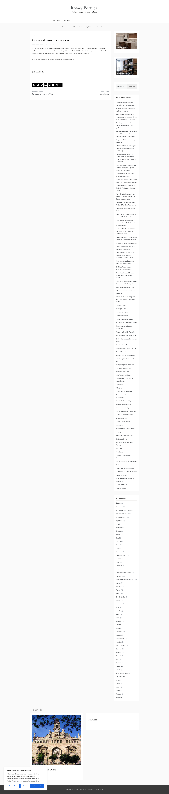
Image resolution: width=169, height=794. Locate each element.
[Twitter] (38, 85)
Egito (117, 569)
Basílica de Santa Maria (123, 404)
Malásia (118, 625)
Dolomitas (119, 384)
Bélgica (118, 531)
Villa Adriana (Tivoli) (122, 371)
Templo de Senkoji (121, 475)
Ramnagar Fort (121, 308)
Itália (117, 614)
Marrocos (119, 631)
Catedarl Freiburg (121, 305)
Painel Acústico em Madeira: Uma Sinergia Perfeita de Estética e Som (125, 275)
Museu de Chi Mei (121, 484)
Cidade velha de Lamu (123, 345)
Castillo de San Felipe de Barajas (126, 472)
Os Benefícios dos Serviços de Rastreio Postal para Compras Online (125, 188)
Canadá (118, 541)
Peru (117, 659)
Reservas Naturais (122, 673)
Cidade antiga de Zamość (124, 391)
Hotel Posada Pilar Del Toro (125, 468)
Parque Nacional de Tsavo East (126, 411)
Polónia (118, 663)
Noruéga (119, 642)
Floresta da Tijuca (122, 312)
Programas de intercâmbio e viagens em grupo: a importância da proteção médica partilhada (126, 117)
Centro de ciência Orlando (124, 415)
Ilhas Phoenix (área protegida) (125, 355)
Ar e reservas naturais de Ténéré (126, 322)
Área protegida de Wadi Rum (125, 365)
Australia (119, 527)
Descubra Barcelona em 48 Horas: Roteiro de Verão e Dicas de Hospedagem (126, 222)
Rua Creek (119, 448)
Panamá (118, 656)
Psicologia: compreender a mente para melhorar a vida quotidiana (124, 125)
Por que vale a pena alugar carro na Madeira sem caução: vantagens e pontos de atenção (126, 133)
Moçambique (120, 638)
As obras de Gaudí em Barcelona (126, 243)
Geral (117, 593)
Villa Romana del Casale (123, 375)
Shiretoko (119, 388)
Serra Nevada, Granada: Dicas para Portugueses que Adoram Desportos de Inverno (125, 196)
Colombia (119, 552)
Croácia (118, 559)
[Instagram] (49, 85)
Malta (118, 628)
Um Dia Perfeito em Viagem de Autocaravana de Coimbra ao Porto (126, 299)
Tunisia (118, 690)
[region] (25, 778)
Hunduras (119, 604)
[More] (60, 85)
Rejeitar (25, 786)
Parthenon (119, 465)
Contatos (56, 20)
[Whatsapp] (57, 85)
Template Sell (98, 789)
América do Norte (39, 36)
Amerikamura (104, 94)
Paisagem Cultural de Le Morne (126, 348)
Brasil (118, 538)
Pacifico (118, 652)
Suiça (117, 687)
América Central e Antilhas (124, 510)
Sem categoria (120, 676)
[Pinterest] (41, 85)
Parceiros (67, 20)
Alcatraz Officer (121, 488)
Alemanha (119, 507)
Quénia (118, 670)
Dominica (119, 566)
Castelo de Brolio (121, 439)
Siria (117, 680)
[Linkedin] (45, 85)
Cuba (117, 562)
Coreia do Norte (121, 555)
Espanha (118, 576)
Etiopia (118, 583)
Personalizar (13, 786)
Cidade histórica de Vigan (124, 401)
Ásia (117, 524)
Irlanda (118, 611)
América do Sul (120, 517)
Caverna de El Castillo (123, 421)
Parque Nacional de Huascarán (126, 335)
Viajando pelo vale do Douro (125, 287)
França (118, 590)
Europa (118, 586)
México (118, 635)
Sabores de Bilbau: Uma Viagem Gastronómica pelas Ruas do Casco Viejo (126, 148)
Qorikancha (119, 425)
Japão (118, 618)
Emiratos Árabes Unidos (123, 572)
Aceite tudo (38, 786)
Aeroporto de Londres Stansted (126, 428)
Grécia (118, 600)
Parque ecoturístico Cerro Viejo (42, 94)
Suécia (118, 683)
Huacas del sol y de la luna (124, 435)
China (118, 548)
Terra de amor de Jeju (122, 408)
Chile (117, 545)
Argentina (119, 521)
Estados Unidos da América (58, 36)
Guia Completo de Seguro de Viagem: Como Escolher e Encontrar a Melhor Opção (125, 255)
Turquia (118, 694)
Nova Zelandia (120, 645)
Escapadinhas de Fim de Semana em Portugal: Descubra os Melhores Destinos (126, 231)
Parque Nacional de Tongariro (125, 332)
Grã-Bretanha (120, 597)
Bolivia (118, 534)
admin (54, 45)
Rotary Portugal (84, 8)
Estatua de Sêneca (122, 315)
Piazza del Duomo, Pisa (123, 368)
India (117, 607)
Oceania (118, 649)
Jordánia (118, 621)
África (118, 503)
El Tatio (118, 432)
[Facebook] (34, 85)
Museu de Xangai (121, 418)
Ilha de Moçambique (122, 352)
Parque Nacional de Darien (124, 319)
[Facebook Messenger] (53, 85)
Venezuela (119, 697)
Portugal (119, 666)
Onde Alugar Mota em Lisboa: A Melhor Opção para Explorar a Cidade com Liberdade (126, 167)
